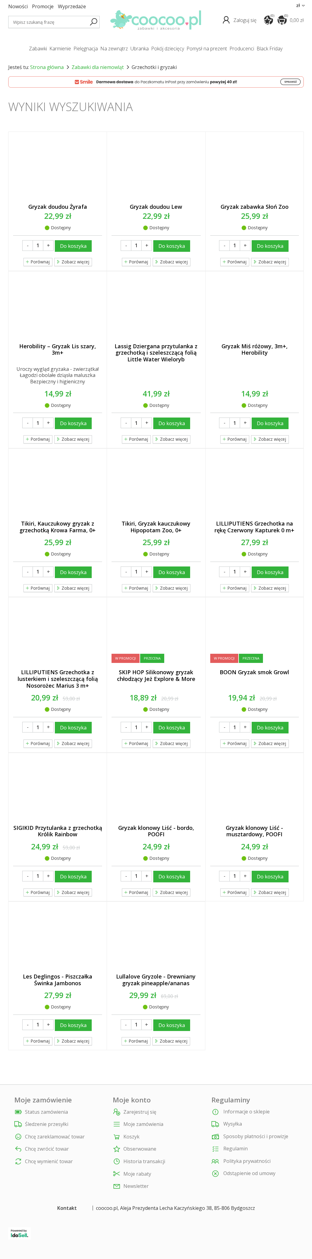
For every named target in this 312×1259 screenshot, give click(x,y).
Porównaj (40, 262)
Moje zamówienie (43, 1100)
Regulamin (235, 1148)
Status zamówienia (46, 1112)
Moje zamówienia (143, 1124)
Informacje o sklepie (246, 1111)
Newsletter (136, 1186)
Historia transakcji (144, 1161)
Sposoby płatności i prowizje (255, 1136)
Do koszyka (73, 246)
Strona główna (47, 67)
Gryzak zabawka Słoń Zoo (255, 207)
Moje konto (132, 1100)
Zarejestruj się (139, 1112)
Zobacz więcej (271, 262)
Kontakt (67, 1208)
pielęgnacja (85, 48)
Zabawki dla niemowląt (98, 67)
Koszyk (131, 1137)
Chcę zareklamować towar (55, 1137)
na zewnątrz (114, 48)
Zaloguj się (245, 20)
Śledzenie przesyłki (46, 1124)
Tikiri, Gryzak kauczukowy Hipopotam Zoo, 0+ (156, 527)
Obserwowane (139, 1149)
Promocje (43, 6)
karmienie (60, 48)
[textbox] (54, 22)
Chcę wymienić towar (49, 1161)
